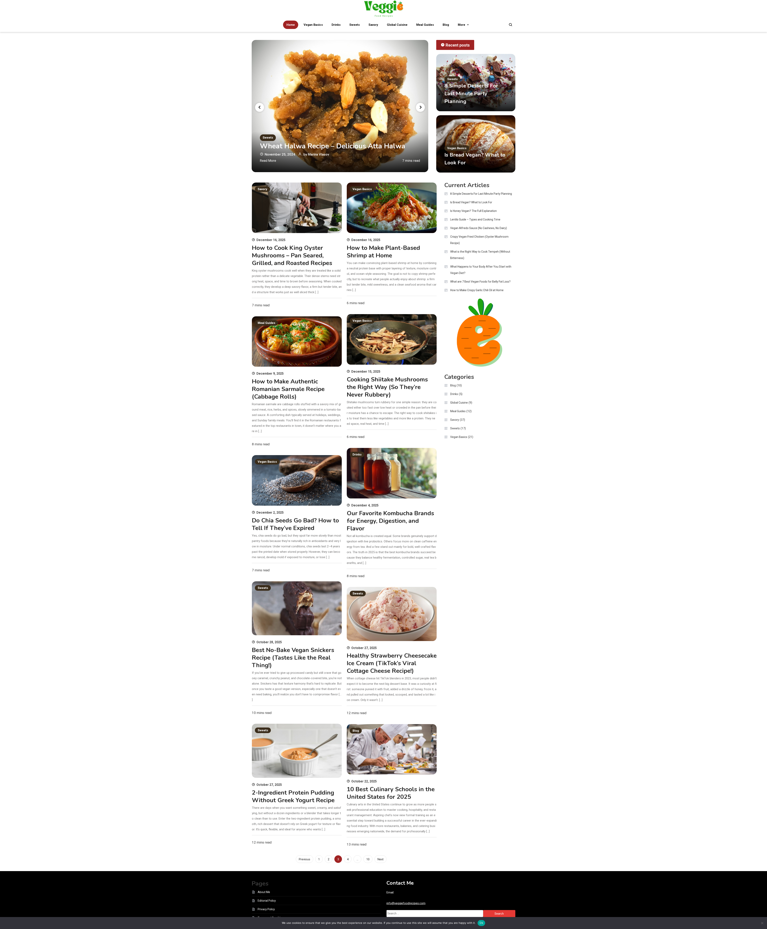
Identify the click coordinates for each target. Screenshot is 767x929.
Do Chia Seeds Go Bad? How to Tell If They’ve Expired (295, 524)
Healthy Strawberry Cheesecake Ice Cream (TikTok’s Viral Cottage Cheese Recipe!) (392, 663)
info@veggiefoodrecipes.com (405, 903)
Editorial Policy (267, 900)
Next (381, 859)
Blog (446, 25)
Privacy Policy (266, 909)
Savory (373, 25)
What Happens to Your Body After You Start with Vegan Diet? (480, 270)
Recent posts (458, 45)
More (461, 25)
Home (290, 25)
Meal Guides (425, 25)
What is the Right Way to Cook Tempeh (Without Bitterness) (480, 255)
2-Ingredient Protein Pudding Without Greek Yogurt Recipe (293, 796)
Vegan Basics (313, 25)
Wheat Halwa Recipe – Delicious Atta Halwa (332, 146)
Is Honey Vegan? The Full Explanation (473, 210)
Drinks (336, 25)
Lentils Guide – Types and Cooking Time (475, 219)
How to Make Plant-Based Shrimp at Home (383, 252)
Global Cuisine (397, 25)
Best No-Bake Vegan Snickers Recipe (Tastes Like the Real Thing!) (293, 657)
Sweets (354, 25)
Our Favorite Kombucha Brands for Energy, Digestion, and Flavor (390, 521)
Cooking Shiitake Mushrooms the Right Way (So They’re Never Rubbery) (387, 387)
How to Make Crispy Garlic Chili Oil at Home (477, 290)
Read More (268, 161)
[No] (762, 923)
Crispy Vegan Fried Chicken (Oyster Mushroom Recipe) (479, 240)
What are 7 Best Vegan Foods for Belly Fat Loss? (480, 281)
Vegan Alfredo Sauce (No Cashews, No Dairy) (478, 228)
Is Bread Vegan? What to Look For (471, 202)
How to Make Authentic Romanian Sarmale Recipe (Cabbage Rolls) (288, 389)
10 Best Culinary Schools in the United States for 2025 (391, 793)
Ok (481, 922)
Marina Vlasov (318, 154)
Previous (304, 859)
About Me (264, 892)
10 (368, 859)
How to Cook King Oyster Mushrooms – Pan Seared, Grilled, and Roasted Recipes (292, 255)
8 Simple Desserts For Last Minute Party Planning (471, 93)
